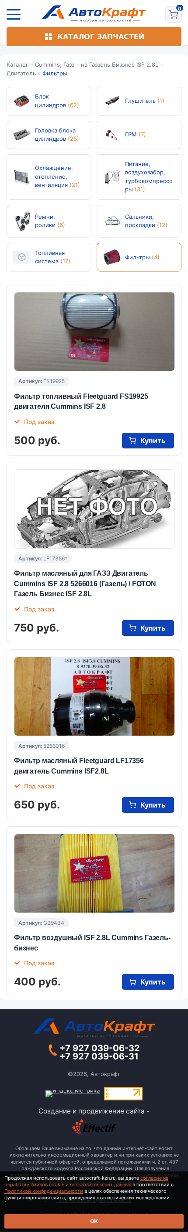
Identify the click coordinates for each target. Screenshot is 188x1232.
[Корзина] (173, 14)
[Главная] (94, 13)
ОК (94, 1221)
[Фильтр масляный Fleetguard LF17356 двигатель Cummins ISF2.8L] (94, 696)
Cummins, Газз (54, 64)
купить (152, 440)
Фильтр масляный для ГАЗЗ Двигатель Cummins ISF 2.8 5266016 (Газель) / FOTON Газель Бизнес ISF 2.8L (85, 583)
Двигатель (21, 73)
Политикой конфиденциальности (43, 1191)
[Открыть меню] (14, 14)
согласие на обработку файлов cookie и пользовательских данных (86, 1181)
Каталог (17, 64)
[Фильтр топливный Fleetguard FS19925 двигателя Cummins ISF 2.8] (94, 331)
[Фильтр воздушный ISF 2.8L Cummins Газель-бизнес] (94, 873)
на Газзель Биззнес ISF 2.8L (119, 64)
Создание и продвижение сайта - (94, 1111)
